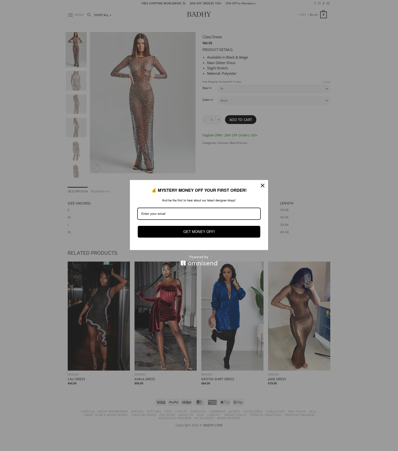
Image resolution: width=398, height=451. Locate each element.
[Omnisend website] (199, 260)
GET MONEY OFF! (199, 232)
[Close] (262, 185)
